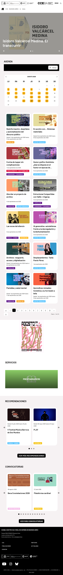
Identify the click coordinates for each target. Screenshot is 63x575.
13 (31, 93)
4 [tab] (26, 514)
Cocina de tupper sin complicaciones (15, 163)
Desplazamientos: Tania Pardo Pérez (43, 258)
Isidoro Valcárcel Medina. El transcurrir (25, 43)
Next (59, 51)
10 (8, 93)
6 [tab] (30, 514)
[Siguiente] (57, 76)
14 (39, 93)
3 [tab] (34, 448)
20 (31, 97)
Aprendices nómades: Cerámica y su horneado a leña (44, 291)
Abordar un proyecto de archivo (16, 195)
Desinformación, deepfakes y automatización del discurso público (18, 132)
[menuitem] (15, 543)
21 (39, 97)
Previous (4, 51)
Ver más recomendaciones (31, 455)
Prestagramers (31, 379)
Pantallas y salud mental (16, 288)
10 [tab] (39, 514)
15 (46, 93)
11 (16, 93)
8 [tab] (35, 514)
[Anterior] (6, 76)
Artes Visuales (39, 142)
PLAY (36, 430)
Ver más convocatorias (31, 521)
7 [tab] (32, 514)
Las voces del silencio (15, 226)
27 (31, 101)
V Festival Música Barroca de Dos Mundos (18, 431)
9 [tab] (37, 514)
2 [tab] (32, 51)
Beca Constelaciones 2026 (19, 493)
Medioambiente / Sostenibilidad (17, 171)
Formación (10, 206)
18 (16, 97)
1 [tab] (30, 51)
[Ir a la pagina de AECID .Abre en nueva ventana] (22, 3)
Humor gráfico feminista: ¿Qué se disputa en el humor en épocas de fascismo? (43, 165)
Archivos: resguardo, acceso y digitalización (15, 258)
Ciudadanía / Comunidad (15, 174)
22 (47, 97)
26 (24, 101)
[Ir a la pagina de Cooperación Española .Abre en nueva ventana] (30, 3)
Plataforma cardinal (42, 493)
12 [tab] (44, 514)
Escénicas (24, 238)
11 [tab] (42, 514)
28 (39, 101)
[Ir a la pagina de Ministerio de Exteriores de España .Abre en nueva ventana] (10, 3)
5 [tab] (28, 514)
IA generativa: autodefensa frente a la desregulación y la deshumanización (44, 229)
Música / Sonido (12, 238)
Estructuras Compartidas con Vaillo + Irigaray (43, 195)
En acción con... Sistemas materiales (44, 130)
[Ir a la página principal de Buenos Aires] (45, 3)
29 (47, 101)
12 (23, 93)
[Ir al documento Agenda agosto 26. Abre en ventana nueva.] (31, 336)
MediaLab (10, 142)
